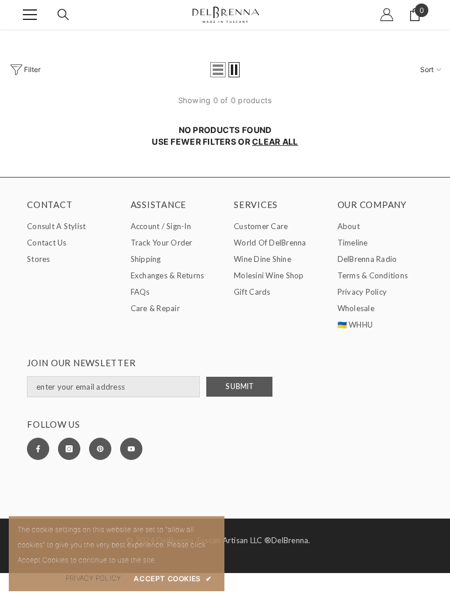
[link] (93, 578)
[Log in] (386, 14)
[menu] (30, 15)
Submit (239, 386)
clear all (275, 141)
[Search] (63, 15)
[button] (218, 69)
